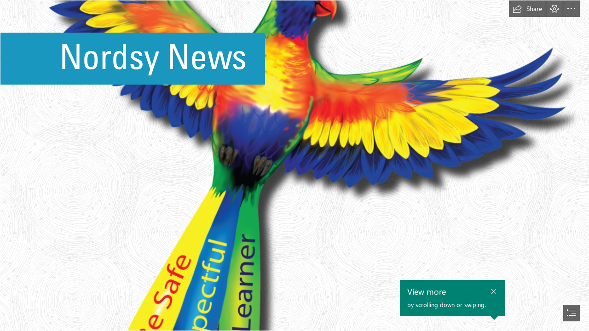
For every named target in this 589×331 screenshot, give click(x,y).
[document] (294, 165)
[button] (527, 8)
